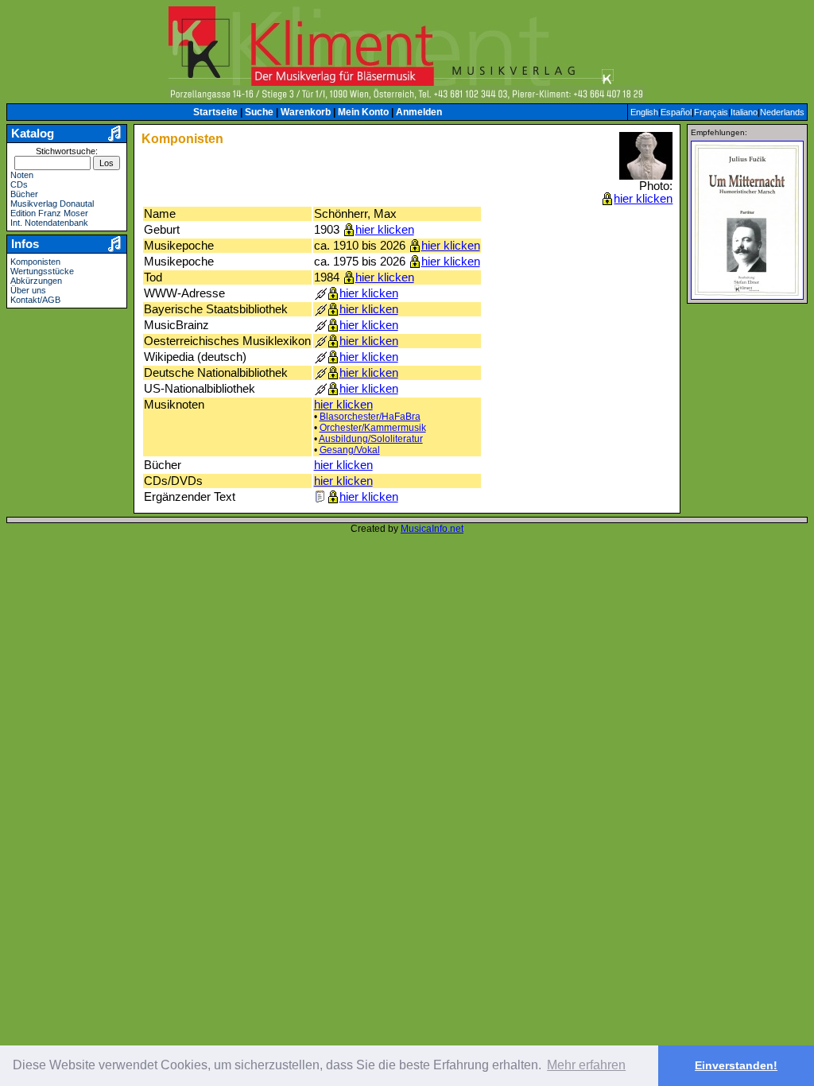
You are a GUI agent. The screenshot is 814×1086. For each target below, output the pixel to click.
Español (676, 112)
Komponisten (35, 261)
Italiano (744, 112)
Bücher (24, 194)
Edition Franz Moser (49, 213)
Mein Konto (363, 112)
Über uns (28, 290)
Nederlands (782, 112)
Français (711, 112)
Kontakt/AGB (35, 299)
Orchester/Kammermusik (373, 427)
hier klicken (643, 198)
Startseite (215, 112)
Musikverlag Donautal (52, 203)
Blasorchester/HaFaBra (370, 416)
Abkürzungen (36, 280)
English (644, 112)
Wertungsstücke (42, 271)
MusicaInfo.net (432, 528)
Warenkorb (306, 112)
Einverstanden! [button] (736, 1065)
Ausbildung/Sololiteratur (371, 438)
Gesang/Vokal (350, 450)
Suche (259, 112)
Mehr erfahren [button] (586, 1065)
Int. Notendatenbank (49, 222)
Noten (21, 175)
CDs (19, 184)
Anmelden (419, 112)
